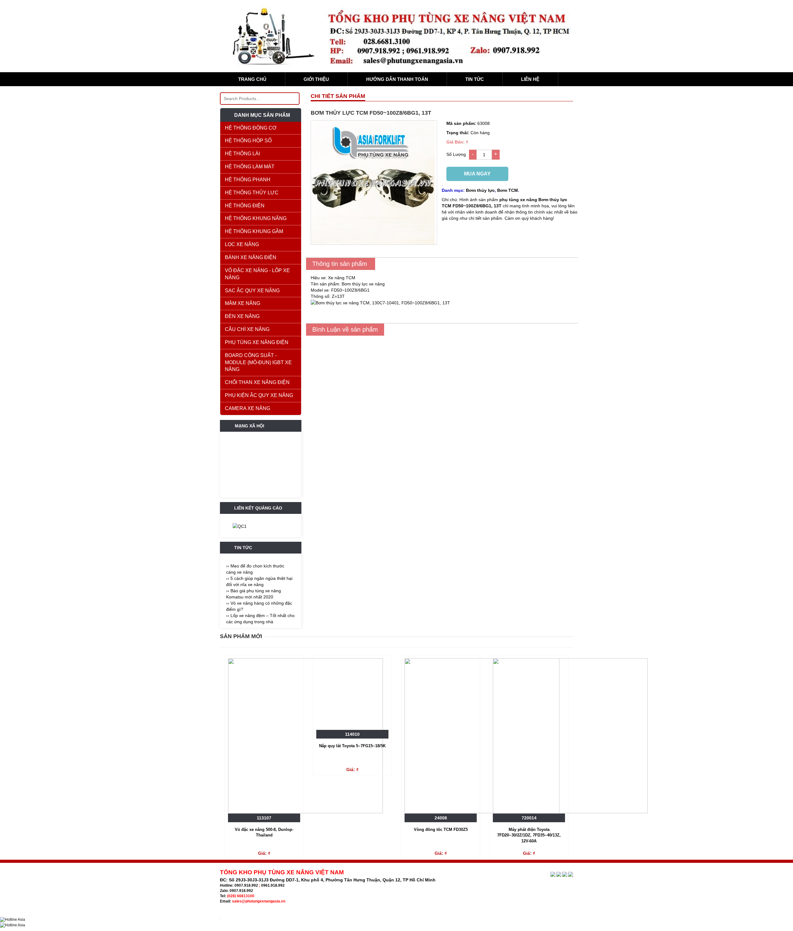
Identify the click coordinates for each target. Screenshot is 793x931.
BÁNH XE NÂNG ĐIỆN (250, 257)
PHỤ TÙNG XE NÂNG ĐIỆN (256, 342)
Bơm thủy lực (480, 190)
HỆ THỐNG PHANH (247, 179)
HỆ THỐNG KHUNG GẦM (254, 231)
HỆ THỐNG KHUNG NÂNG (256, 218)
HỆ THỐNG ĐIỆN (245, 205)
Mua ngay (477, 173)
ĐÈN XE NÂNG (242, 316)
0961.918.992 (273, 885)
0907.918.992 (246, 885)
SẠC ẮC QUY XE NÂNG (252, 290)
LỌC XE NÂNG (242, 244)
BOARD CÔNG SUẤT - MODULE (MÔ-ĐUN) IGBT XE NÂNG (258, 362)
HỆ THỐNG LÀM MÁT (249, 166)
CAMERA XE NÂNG (247, 408)
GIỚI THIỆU (316, 79)
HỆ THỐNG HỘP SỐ (248, 140)
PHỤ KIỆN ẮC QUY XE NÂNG (259, 395)
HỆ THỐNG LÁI (242, 153)
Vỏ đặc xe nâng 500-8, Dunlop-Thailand (264, 832)
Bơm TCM (507, 190)
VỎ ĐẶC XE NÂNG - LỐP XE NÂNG (257, 274)
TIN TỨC (474, 79)
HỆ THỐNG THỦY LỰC (251, 192)
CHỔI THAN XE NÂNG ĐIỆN (257, 382)
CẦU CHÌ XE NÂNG (247, 329)
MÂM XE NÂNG (242, 303)
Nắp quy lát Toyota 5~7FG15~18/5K (352, 745)
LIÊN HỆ (530, 79)
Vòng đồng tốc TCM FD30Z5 (441, 829)
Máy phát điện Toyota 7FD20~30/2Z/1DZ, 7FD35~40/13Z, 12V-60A (529, 835)
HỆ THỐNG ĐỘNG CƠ (251, 127)
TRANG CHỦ (252, 79)
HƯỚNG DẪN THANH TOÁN (397, 79)
